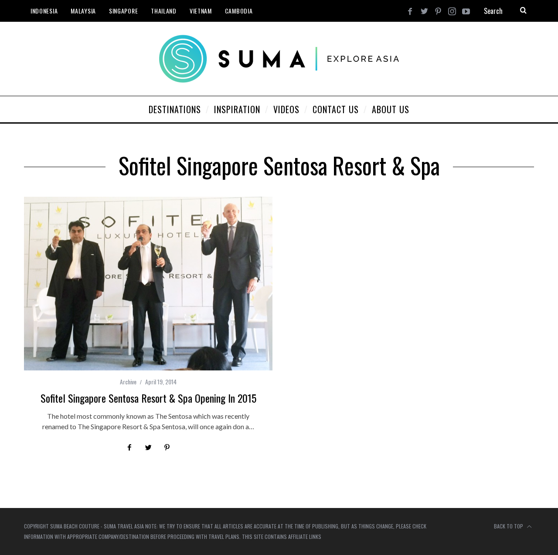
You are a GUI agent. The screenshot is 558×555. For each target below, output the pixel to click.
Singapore (123, 10)
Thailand (164, 10)
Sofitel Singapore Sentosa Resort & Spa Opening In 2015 (148, 398)
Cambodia (239, 10)
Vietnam (201, 10)
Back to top (509, 526)
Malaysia (83, 10)
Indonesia (44, 10)
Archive (128, 381)
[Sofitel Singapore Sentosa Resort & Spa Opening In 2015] (148, 283)
